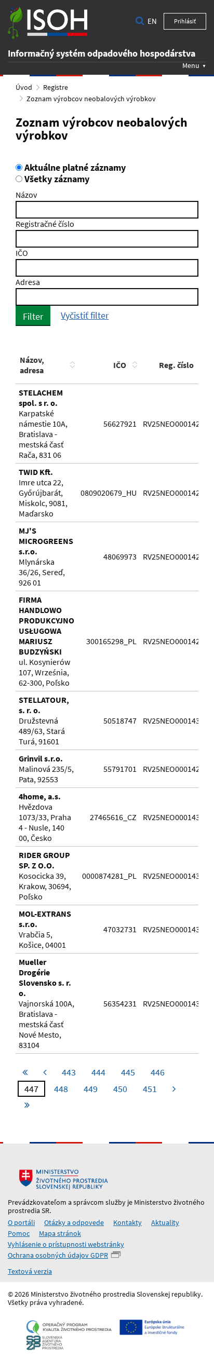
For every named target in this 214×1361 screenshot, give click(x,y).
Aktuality (165, 1222)
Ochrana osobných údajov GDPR (58, 1255)
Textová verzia (30, 1271)
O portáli (21, 1222)
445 (128, 1072)
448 (61, 1089)
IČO (22, 253)
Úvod (24, 87)
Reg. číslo (176, 365)
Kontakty (127, 1222)
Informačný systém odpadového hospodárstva (101, 53)
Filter (33, 316)
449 (91, 1089)
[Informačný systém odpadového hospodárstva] (47, 22)
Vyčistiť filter (85, 315)
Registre (55, 87)
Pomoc (19, 1233)
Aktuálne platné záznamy (74, 167)
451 (150, 1089)
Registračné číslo (45, 224)
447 (31, 1089)
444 (98, 1072)
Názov (26, 194)
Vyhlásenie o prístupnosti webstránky (66, 1244)
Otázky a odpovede (74, 1222)
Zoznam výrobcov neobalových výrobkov (91, 98)
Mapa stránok (60, 1233)
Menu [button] (190, 65)
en (152, 21)
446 (158, 1072)
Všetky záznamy (55, 179)
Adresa (28, 282)
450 (120, 1089)
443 (69, 1072)
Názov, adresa (32, 365)
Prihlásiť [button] (185, 21)
